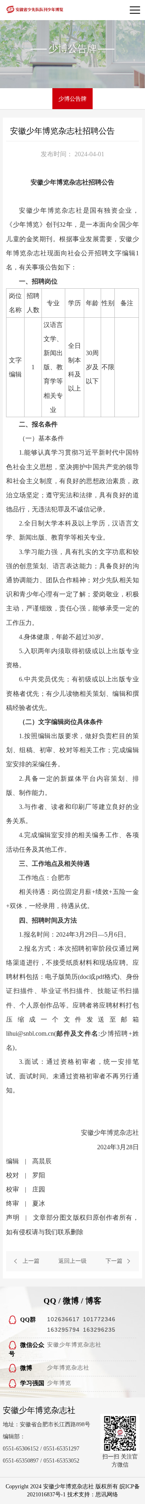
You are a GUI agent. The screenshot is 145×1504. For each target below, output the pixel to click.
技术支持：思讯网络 (92, 1495)
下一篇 (114, 1261)
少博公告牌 (72, 99)
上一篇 (31, 1261)
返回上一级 (72, 1261)
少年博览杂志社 (68, 1368)
